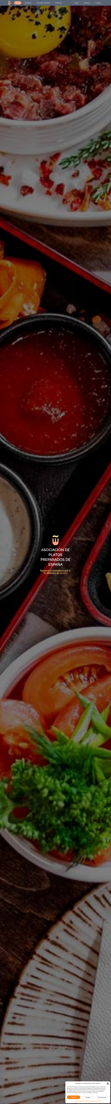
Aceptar (74, 1097)
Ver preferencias (102, 1097)
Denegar (87, 1097)
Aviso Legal (98, 1101)
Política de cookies (79, 1101)
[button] (108, 1083)
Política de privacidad (90, 1101)
